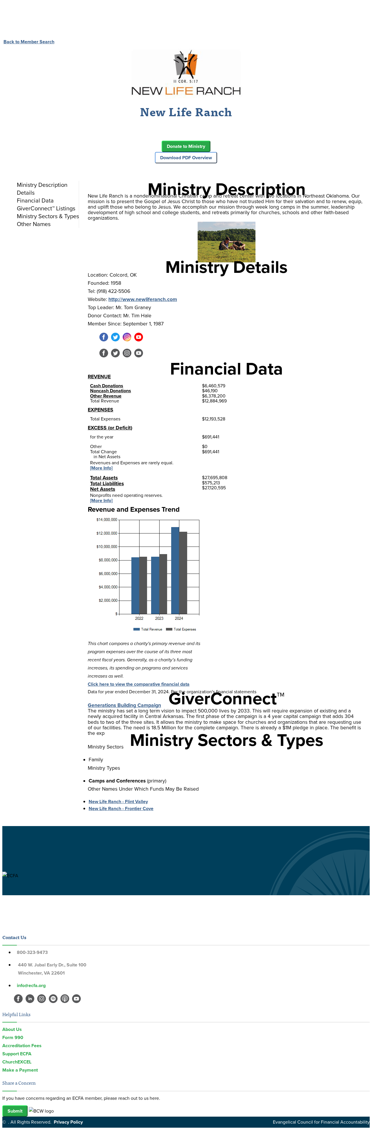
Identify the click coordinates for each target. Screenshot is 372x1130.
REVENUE (99, 376)
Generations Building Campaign (124, 705)
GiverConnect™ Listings (46, 208)
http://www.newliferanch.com (142, 299)
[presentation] (46, 185)
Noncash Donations (110, 390)
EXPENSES (100, 409)
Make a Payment (20, 1070)
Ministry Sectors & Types (48, 216)
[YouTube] (138, 339)
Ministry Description (42, 184)
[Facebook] (103, 339)
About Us (12, 1029)
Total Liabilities (107, 483)
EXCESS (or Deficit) (110, 427)
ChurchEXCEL (16, 1062)
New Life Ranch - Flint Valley (118, 801)
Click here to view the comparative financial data (138, 684)
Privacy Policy (68, 1122)
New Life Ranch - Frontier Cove (121, 808)
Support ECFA (16, 1053)
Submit (15, 1111)
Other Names (34, 224)
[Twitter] (115, 339)
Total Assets (104, 477)
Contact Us (14, 937)
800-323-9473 (32, 952)
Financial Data (35, 200)
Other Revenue (105, 396)
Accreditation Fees (22, 1045)
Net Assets (102, 489)
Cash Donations (106, 385)
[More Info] (101, 468)
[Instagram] (127, 339)
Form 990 (12, 1037)
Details (26, 192)
